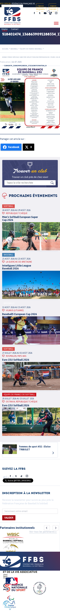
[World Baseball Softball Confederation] (13, 538)
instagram (56, 13)
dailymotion (21, 476)
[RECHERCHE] (48, 11)
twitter (39, 13)
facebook (34, 13)
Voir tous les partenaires (42, 531)
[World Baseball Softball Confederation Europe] (11, 551)
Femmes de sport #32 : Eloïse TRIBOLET (35, 448)
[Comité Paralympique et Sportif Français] (9, 603)
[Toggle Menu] (56, 23)
